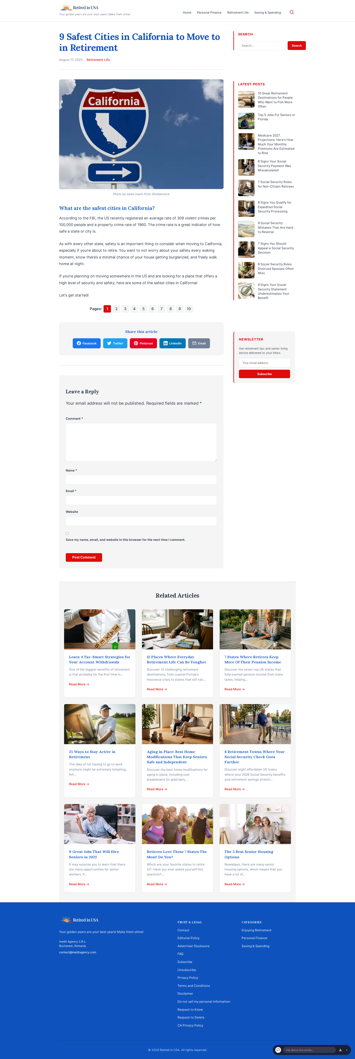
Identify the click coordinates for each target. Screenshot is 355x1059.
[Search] (292, 12)
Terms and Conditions (194, 986)
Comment (74, 419)
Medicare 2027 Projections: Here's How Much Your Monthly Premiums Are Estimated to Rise (276, 144)
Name (71, 470)
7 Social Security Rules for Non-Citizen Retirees (276, 184)
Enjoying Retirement (257, 930)
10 (189, 309)
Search (297, 45)
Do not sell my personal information (204, 1001)
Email (71, 491)
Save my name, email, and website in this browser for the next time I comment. (125, 540)
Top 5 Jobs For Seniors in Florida (276, 117)
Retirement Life (238, 12)
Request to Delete (191, 1017)
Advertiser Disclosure (194, 946)
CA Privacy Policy (190, 1025)
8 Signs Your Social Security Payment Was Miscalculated (274, 165)
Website (72, 512)
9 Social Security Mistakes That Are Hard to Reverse (275, 227)
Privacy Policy (188, 978)
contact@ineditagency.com (77, 952)
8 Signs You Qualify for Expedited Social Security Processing (274, 206)
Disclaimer (185, 993)
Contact (183, 930)
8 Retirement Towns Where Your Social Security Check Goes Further (255, 756)
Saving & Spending (267, 12)
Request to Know (190, 1009)
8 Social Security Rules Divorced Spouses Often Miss (276, 268)
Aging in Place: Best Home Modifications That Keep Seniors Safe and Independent (177, 756)
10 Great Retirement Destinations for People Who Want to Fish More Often (275, 99)
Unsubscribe (187, 970)
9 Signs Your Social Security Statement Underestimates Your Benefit (273, 291)
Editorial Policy (188, 938)
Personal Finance (209, 12)
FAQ (180, 954)
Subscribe (264, 374)
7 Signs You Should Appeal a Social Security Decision (276, 248)
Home (187, 12)
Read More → (79, 684)
